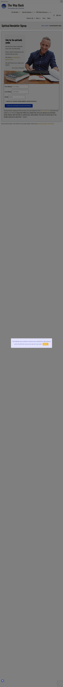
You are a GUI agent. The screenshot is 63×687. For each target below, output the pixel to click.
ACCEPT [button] (45, 344)
